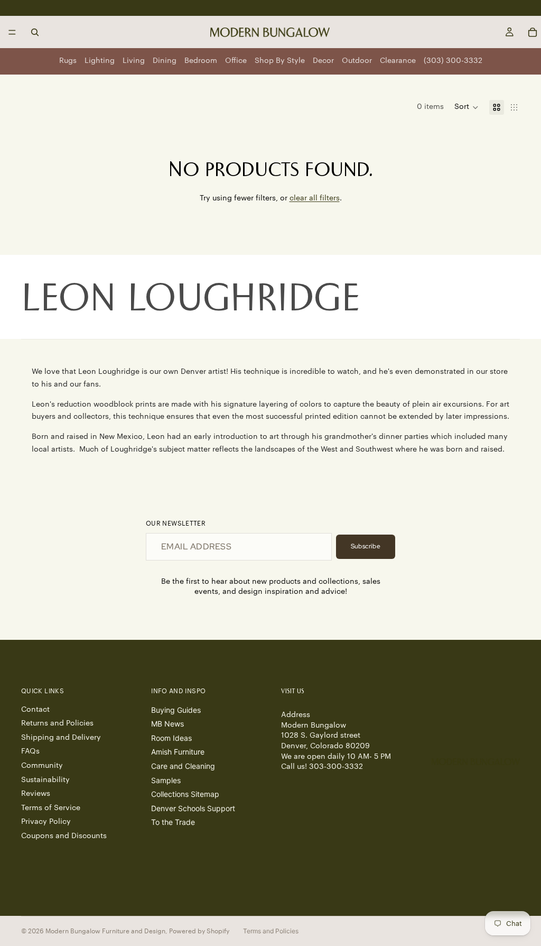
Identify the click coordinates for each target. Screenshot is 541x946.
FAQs (30, 751)
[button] (466, 107)
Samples (166, 780)
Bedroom (200, 61)
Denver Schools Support (193, 808)
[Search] (34, 32)
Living (134, 61)
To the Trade (173, 822)
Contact (35, 709)
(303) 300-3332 (453, 61)
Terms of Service (50, 808)
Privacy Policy (46, 821)
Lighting (100, 61)
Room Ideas (171, 737)
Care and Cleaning (183, 765)
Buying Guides (176, 709)
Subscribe (365, 546)
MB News (167, 723)
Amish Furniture (177, 751)
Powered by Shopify (199, 931)
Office (236, 61)
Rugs (68, 61)
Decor (323, 61)
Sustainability (45, 780)
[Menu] (12, 32)
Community (42, 765)
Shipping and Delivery (61, 737)
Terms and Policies (271, 931)
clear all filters (315, 198)
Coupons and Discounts (64, 836)
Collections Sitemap (185, 793)
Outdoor (357, 61)
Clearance (398, 61)
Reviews (35, 793)
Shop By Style (280, 61)
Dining (164, 61)
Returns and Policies (57, 723)
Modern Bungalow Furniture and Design (105, 931)
